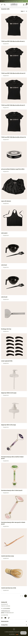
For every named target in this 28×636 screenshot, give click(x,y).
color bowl (4, 265)
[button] (1, 1)
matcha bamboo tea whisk (8, 588)
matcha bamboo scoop (7, 556)
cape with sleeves (6, 201)
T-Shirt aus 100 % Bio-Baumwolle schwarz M (13, 73)
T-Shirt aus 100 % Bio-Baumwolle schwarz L (13, 41)
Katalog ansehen (2, 4)
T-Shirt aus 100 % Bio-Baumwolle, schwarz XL (13, 137)
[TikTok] (8, 617)
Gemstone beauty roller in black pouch (11, 490)
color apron (4, 233)
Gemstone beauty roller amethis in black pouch (12, 457)
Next (25, 596)
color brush (4, 297)
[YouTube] (5, 617)
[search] (4, 4)
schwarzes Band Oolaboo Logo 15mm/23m (12, 169)
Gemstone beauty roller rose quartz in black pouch (13, 523)
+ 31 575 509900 (6, 608)
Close (14, 621)
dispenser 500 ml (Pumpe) (8, 425)
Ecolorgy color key (6, 329)
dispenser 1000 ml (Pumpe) (8, 393)
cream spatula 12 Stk (6, 361)
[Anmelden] (23, 4)
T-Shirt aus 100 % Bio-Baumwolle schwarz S (13, 105)
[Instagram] (1, 617)
